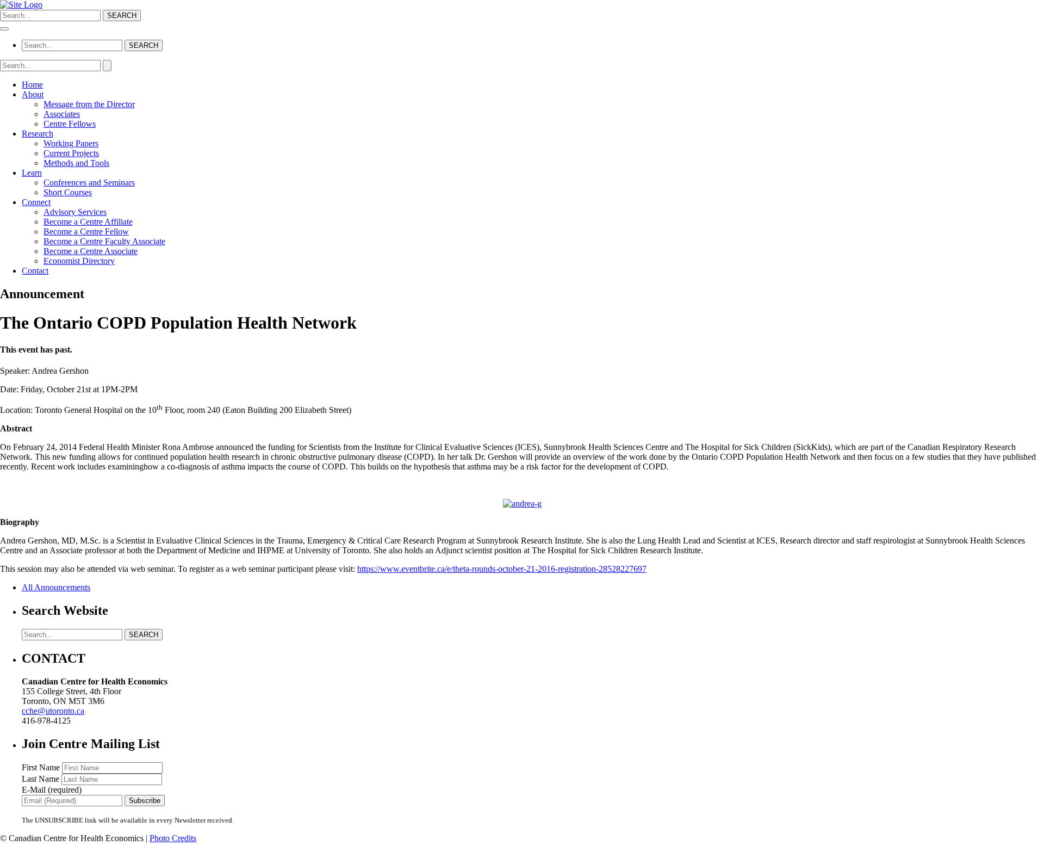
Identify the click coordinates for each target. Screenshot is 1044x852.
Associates (62, 114)
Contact (35, 270)
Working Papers (71, 143)
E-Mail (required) (52, 789)
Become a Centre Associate (91, 251)
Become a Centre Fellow (86, 231)
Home (32, 84)
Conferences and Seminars (89, 182)
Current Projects (71, 153)
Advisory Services (75, 212)
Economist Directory (79, 261)
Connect (36, 202)
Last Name (41, 778)
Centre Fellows (70, 123)
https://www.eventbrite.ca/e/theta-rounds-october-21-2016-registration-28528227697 (502, 568)
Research (37, 133)
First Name (42, 767)
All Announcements (56, 587)
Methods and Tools (76, 163)
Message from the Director (89, 104)
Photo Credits (173, 838)
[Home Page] (21, 4)
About (33, 94)
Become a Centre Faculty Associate (104, 241)
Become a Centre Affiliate (88, 221)
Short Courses (68, 192)
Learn (32, 172)
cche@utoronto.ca (53, 710)
